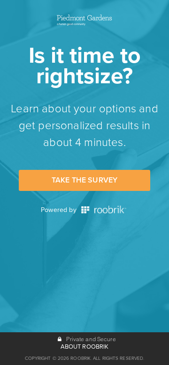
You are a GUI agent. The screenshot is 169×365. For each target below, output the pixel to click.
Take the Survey (84, 180)
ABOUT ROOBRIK (85, 346)
